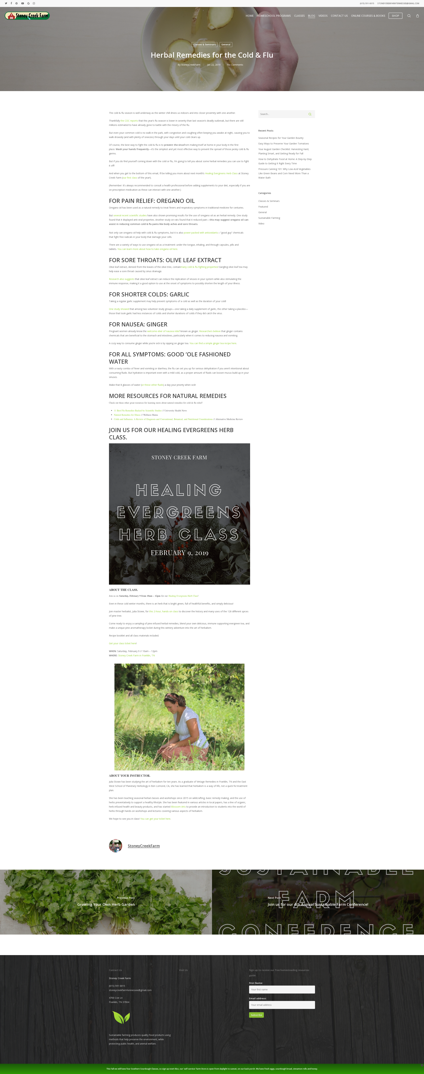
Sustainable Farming (269, 217)
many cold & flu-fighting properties (199, 266)
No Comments (235, 64)
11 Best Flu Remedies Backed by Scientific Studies (138, 410)
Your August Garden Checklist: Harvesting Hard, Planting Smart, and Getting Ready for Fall (283, 151)
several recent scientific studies (130, 215)
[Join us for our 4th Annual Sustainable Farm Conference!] (318, 902)
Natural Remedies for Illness (127, 414)
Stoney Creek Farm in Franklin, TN (136, 655)
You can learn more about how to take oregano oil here (147, 249)
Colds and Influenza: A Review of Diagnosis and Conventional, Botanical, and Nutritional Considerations (163, 419)
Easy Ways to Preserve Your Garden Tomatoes (283, 143)
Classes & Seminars (204, 44)
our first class (130, 177)
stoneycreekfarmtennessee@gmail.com (130, 990)
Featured (263, 206)
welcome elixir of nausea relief (163, 331)
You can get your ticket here (155, 818)
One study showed (119, 309)
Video (261, 223)
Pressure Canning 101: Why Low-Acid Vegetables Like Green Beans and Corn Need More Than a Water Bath (284, 173)
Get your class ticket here (122, 643)
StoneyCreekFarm (190, 64)
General (225, 44)
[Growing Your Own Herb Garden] (106, 902)
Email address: (257, 998)
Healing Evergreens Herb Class (221, 173)
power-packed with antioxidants (201, 232)
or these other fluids (152, 384)
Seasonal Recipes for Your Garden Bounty (280, 137)
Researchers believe (210, 331)
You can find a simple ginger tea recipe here (212, 343)
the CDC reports (129, 120)
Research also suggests (121, 279)
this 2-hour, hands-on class (163, 611)
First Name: (256, 983)
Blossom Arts (178, 806)
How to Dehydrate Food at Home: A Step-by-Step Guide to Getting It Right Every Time (285, 161)
